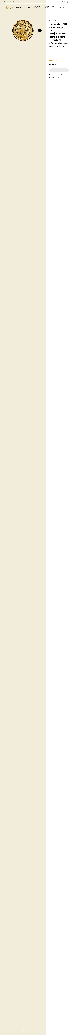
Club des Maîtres (8, 1)
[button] (40, 30)
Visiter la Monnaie (17, 1)
